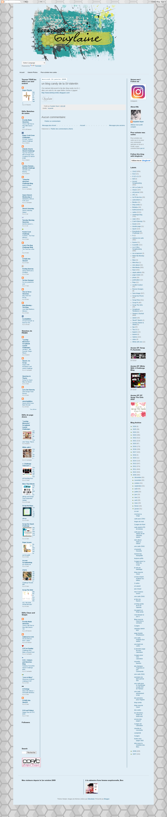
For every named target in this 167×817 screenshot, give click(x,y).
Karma (134, 242)
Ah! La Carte (136, 187)
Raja (134, 282)
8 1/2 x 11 (135, 176)
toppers (134, 332)
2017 (135, 452)
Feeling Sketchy (27, 269)
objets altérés (136, 272)
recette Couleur (137, 285)
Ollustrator (91, 799)
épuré (134, 229)
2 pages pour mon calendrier (138, 657)
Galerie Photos (33, 72)
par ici (142, 148)
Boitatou (135, 207)
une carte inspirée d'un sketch (139, 639)
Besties (134, 202)
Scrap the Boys (27, 506)
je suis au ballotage (138, 568)
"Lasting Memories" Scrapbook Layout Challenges (26, 343)
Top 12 (134, 329)
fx (133, 235)
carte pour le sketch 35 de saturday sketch (139, 534)
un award (137, 586)
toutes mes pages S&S (139, 739)
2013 (135, 463)
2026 (135, 426)
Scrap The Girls (27, 590)
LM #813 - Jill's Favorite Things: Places (27, 351)
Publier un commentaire (53, 121)
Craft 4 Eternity (137, 221)
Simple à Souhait (138, 313)
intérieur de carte (138, 238)
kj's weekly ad (26, 564)
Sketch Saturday (28, 208)
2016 (135, 455)
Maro (134, 260)
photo (134, 277)
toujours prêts (138, 558)
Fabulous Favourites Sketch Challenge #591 (28, 667)
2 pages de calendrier (138, 724)
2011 (135, 469)
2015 (135, 458)
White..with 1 (26, 447)
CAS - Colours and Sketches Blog (27, 662)
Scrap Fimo (136, 300)
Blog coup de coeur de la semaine (139, 621)
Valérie (134, 337)
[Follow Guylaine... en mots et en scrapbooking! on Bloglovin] (141, 162)
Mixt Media (136, 267)
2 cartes (136, 583)
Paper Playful (27, 90)
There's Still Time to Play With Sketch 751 (28, 125)
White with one (137, 342)
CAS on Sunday (27, 648)
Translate (38, 66)
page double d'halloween (139, 634)
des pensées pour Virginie (139, 699)
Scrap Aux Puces (138, 296)
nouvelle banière (137, 662)
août (136, 489)
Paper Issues (27, 542)
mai (135, 497)
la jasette (50, 108)
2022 (135, 438)
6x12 (134, 174)
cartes (134, 212)
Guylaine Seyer (138, 122)
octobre (137, 483)
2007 (135, 754)
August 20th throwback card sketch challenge (27, 366)
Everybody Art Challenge (137, 232)
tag (133, 327)
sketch (134, 318)
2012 (135, 466)
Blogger (106, 799)
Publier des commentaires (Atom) (62, 129)
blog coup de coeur (138, 573)
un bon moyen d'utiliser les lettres (139, 578)
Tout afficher (33, 409)
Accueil (22, 72)
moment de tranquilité (138, 554)
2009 (135, 475)
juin (135, 494)
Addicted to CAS (28, 637)
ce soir (136, 511)
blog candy (136, 205)
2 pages (137, 626)
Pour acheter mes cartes (49, 72)
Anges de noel (139, 521)
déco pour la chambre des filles (139, 745)
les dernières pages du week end (138, 714)
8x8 (133, 179)
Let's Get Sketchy (28, 390)
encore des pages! (138, 720)
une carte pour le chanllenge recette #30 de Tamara (139, 686)
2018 (135, 449)
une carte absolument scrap (139, 693)
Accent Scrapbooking (137, 182)
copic (134, 219)
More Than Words (28, 484)
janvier (136, 509)
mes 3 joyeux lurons (138, 592)
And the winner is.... (28, 224)
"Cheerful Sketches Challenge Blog (27, 181)
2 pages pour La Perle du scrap (139, 563)
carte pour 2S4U (139, 519)
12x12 (134, 171)
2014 (135, 461)
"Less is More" (27, 677)
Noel (134, 270)
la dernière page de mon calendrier (139, 650)
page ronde (136, 275)
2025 (135, 429)
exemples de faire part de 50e (139, 679)
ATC (133, 195)
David (134, 224)
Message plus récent (49, 125)
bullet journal (136, 210)
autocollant (136, 200)
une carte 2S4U (139, 546)
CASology (25, 689)
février (136, 506)
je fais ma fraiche (137, 600)
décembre (138, 477)
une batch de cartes (138, 645)
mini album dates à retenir (138, 541)
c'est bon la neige (138, 515)
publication (136, 280)
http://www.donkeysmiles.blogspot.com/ (56, 93)
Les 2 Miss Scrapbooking (137, 248)
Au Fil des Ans (137, 197)
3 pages (137, 736)
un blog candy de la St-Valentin (139, 605)
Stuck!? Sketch (137, 320)
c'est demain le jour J (139, 615)
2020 (135, 443)
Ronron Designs (137, 289)
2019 (135, 446)
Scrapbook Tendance (136, 310)
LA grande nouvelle (138, 550)
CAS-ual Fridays (28, 710)
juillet (136, 492)
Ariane (134, 190)
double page (136, 226)
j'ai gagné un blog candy (138, 611)
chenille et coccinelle (138, 729)
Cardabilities (26, 319)
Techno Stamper (28, 280)
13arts (24, 570)
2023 (135, 435)
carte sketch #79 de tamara (139, 528)
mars (136, 503)
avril (136, 500)
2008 (135, 751)
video (134, 339)
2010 (135, 472)
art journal (135, 192)
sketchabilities (27, 401)
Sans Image (136, 293)
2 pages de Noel (139, 524)
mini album (136, 265)
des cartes (137, 710)
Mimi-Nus (135, 262)
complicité (137, 733)
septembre (138, 486)
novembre (138, 480)
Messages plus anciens (117, 125)
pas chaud (137, 589)
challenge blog (137, 215)
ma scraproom (137, 253)
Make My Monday (138, 256)
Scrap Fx (135, 302)
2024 (135, 432)
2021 (135, 441)
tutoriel (134, 334)
